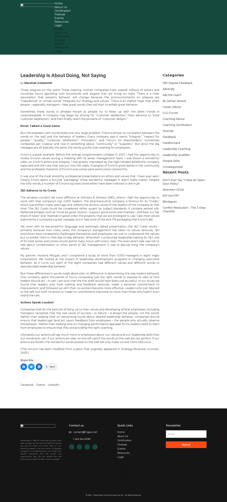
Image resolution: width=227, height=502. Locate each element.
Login (58, 25)
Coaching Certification (177, 125)
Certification (63, 36)
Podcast (60, 40)
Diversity (168, 131)
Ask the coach (172, 95)
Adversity (169, 89)
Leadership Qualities (176, 155)
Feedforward (171, 143)
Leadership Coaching (176, 149)
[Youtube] (87, 447)
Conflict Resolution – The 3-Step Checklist (184, 209)
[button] (27, 383)
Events (59, 43)
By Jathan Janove (174, 101)
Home (59, 29)
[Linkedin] (71, 447)
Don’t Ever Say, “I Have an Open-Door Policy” (184, 181)
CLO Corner (170, 113)
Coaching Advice (174, 119)
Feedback (169, 137)
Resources (61, 47)
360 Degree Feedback (177, 83)
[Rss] (79, 447)
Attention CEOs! (173, 189)
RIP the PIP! (171, 195)
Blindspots (170, 201)
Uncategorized (173, 166)
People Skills (171, 161)
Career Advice (172, 107)
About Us (61, 32)
